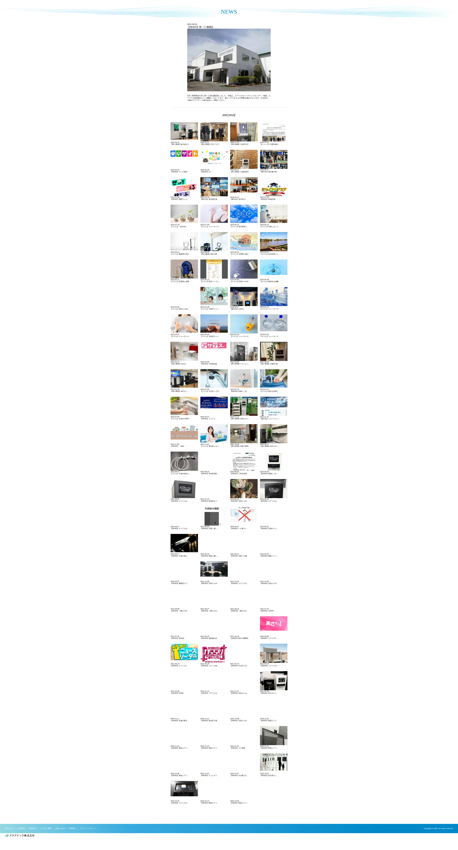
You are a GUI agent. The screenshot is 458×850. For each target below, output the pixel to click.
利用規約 (72, 828)
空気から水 (9, 828)
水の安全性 (21, 828)
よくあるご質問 (45, 828)
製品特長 (32, 828)
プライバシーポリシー (87, 828)
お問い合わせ (60, 828)
